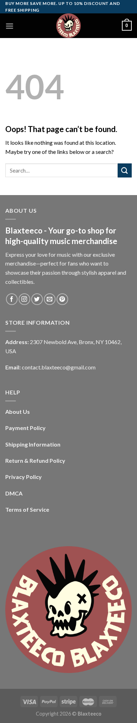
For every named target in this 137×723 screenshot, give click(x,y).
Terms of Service (27, 509)
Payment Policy (25, 427)
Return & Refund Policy (35, 460)
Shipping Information (32, 444)
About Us (17, 411)
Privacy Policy (23, 476)
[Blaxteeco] (68, 25)
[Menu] (9, 26)
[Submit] (125, 170)
